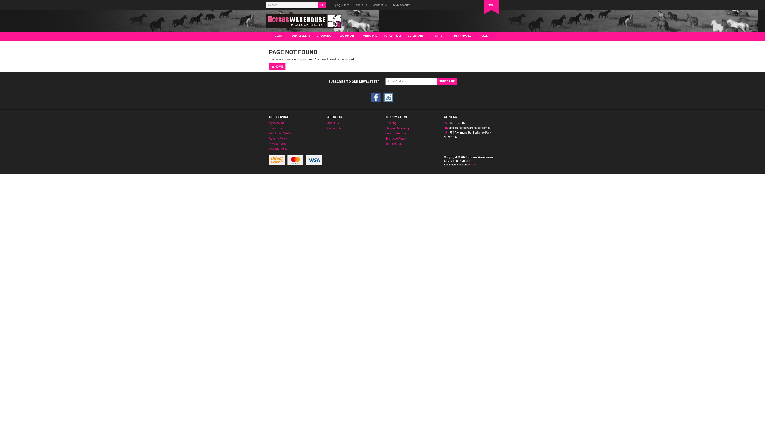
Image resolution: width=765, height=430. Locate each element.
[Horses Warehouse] (303, 19)
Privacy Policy (277, 143)
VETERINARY (416, 35)
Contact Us (380, 5)
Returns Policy (278, 138)
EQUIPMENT (347, 35)
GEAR (278, 35)
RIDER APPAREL (462, 35)
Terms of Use (393, 143)
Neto (473, 164)
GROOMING (324, 35)
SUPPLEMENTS (301, 35)
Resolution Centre (280, 133)
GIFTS (439, 35)
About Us (361, 5)
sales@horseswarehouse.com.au (470, 127)
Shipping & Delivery (397, 128)
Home (278, 66)
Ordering (390, 123)
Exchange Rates (395, 138)
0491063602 (457, 123)
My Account (276, 123)
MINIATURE (370, 35)
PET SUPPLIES (393, 35)
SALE (484, 35)
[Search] (322, 5)
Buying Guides (340, 5)
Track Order (276, 128)
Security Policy (278, 148)
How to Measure (395, 133)
